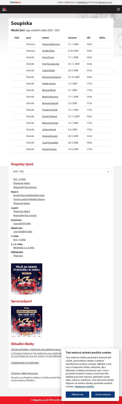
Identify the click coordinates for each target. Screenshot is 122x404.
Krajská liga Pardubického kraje (28, 195)
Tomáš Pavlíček (49, 110)
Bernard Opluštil (50, 103)
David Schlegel (49, 116)
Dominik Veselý (49, 136)
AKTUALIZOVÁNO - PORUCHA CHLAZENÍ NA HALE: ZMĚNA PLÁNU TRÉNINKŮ (49, 350)
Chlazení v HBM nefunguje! (24, 373)
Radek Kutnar (49, 84)
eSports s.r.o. (40, 400)
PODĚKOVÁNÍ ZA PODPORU (25, 363)
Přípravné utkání (21, 183)
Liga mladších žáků (22, 232)
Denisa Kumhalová (51, 77)
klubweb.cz (83, 2)
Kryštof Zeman (49, 149)
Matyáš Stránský (50, 123)
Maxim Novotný (50, 97)
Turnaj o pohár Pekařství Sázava (29, 199)
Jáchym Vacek (49, 130)
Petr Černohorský (50, 64)
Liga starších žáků (22, 224)
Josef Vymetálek (50, 143)
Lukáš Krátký (48, 70)
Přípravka (18, 256)
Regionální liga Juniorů (24, 215)
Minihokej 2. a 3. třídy (23, 248)
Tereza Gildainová (51, 44)
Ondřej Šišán (48, 51)
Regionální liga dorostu (25, 187)
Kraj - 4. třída (19, 240)
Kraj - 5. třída (19, 179)
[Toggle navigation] (118, 9)
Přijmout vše (77, 394)
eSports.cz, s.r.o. (105, 2)
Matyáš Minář (49, 90)
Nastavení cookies (84, 386)
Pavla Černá (48, 57)
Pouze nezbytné (103, 394)
